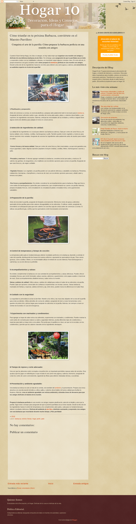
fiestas (29, 419)
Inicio (50, 483)
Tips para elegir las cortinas (109, 106)
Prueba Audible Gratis (110, 55)
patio (42, 419)
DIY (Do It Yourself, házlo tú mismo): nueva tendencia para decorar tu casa (113, 140)
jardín (38, 419)
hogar (34, 419)
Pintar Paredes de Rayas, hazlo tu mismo (114, 128)
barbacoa (54, 62)
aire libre (49, 409)
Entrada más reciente (18, 483)
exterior (24, 419)
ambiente (58, 388)
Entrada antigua (80, 483)
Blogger (74, 520)
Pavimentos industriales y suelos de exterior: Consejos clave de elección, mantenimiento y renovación (113, 93)
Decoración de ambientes (109, 117)
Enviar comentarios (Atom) (26, 488)
